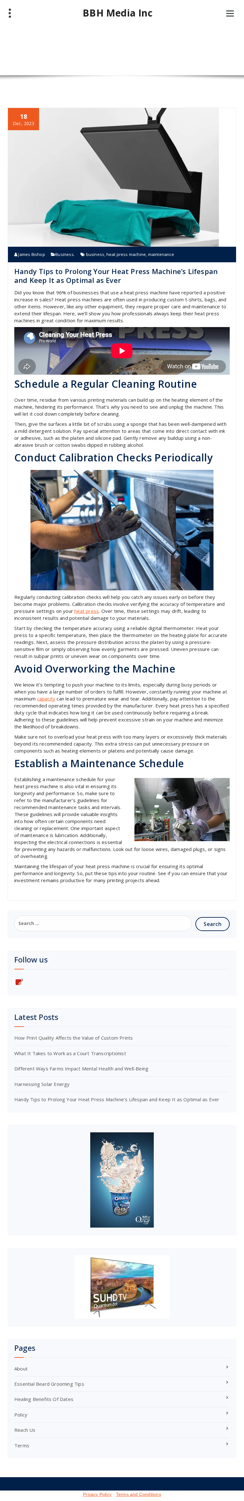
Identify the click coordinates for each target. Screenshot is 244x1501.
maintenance (161, 254)
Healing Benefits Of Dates (43, 1399)
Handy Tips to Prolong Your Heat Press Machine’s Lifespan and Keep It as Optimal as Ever (116, 275)
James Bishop (31, 254)
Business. (65, 254)
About (21, 1368)
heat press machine (126, 254)
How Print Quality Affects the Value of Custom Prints (73, 1038)
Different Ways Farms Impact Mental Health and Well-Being (81, 1068)
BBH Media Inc (117, 13)
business (95, 254)
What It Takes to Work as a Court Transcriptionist (70, 1053)
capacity (46, 698)
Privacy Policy (97, 1494)
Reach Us (25, 1430)
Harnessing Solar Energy (42, 1084)
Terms (21, 1445)
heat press (86, 611)
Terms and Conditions (138, 1494)
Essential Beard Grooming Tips (49, 1384)
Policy (20, 1414)
